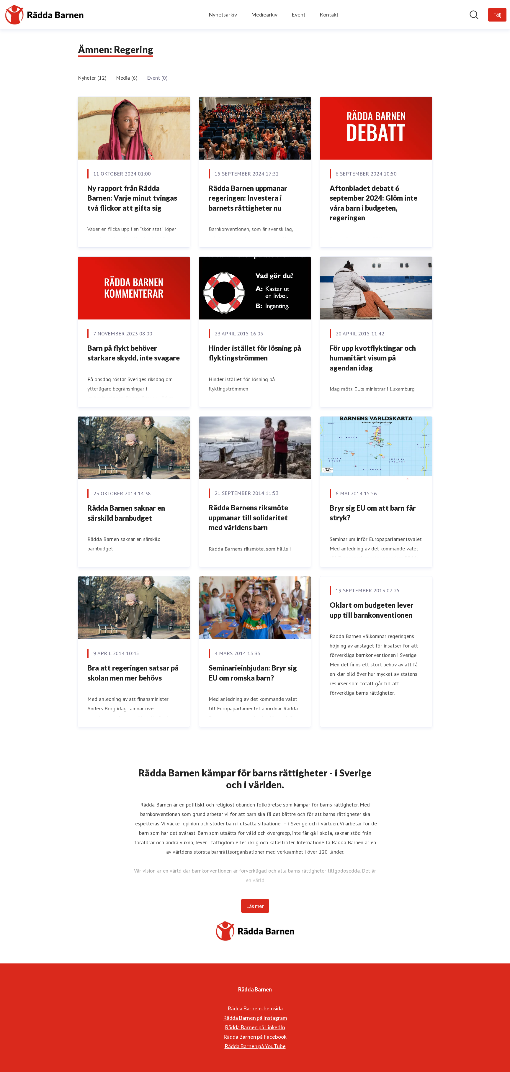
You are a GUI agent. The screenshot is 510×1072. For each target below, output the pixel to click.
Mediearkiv (264, 14)
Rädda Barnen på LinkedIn (255, 1027)
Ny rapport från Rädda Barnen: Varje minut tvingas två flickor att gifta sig (132, 198)
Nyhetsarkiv (223, 14)
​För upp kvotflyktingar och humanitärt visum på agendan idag (373, 358)
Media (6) (127, 77)
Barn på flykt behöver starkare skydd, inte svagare (133, 353)
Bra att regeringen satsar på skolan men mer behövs (133, 672)
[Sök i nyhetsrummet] (474, 14)
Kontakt (329, 14)
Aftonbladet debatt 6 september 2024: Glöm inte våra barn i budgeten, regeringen (373, 203)
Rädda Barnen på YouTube (255, 1046)
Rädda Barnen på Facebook (255, 1036)
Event (298, 14)
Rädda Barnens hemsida (255, 1008)
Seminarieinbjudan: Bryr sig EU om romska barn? (253, 672)
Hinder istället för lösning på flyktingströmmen (255, 353)
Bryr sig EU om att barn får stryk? (373, 513)
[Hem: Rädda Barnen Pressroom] (44, 15)
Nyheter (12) (92, 77)
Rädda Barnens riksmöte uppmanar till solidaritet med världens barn (248, 517)
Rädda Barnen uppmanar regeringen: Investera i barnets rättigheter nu (248, 198)
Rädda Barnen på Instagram (255, 1017)
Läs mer (255, 906)
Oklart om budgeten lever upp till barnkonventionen (371, 610)
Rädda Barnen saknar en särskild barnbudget (126, 513)
